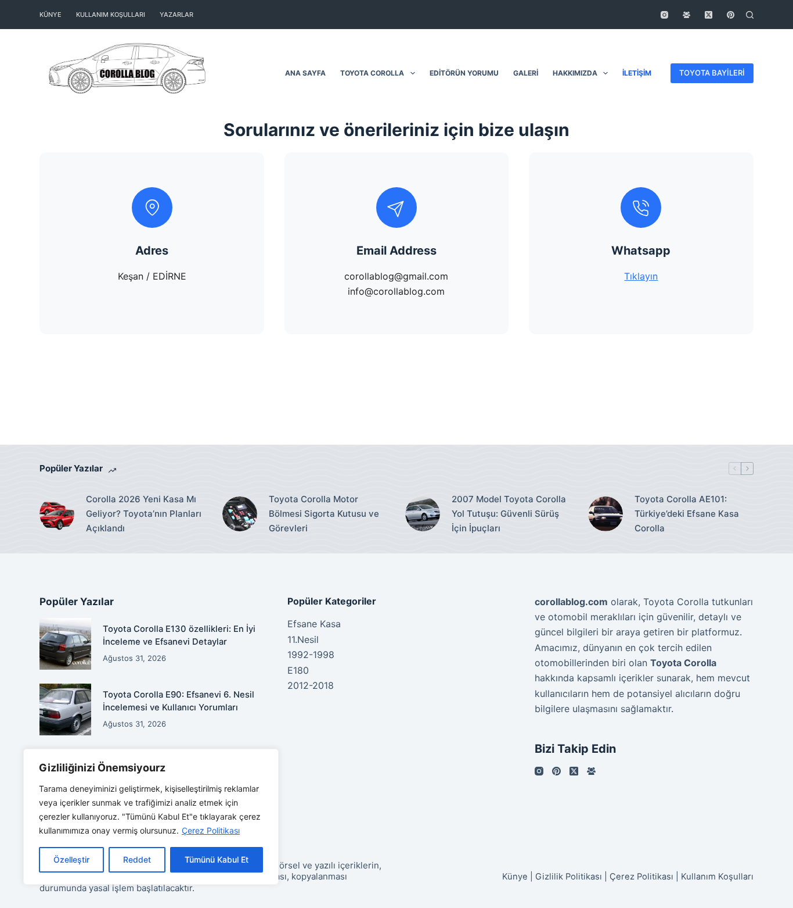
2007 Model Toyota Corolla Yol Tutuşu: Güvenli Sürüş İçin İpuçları (509, 514)
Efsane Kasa (314, 624)
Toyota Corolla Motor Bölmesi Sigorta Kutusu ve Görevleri (324, 514)
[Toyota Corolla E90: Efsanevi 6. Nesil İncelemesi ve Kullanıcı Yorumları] (65, 709)
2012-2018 (310, 685)
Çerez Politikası (211, 830)
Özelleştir (71, 859)
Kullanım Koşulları (110, 14)
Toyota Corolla (372, 73)
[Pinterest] (730, 15)
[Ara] (750, 15)
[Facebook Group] (686, 15)
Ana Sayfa (305, 73)
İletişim (636, 73)
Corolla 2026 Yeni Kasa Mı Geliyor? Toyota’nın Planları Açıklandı (143, 514)
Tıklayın (641, 276)
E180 (298, 670)
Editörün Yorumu (464, 73)
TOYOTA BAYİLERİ (712, 72)
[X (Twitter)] (708, 15)
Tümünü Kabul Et (216, 859)
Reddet (137, 859)
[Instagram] (664, 15)
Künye (50, 14)
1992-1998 (310, 654)
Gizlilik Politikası (568, 876)
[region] (151, 817)
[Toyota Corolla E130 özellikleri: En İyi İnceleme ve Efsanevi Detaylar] (65, 644)
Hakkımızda (575, 73)
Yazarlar (176, 14)
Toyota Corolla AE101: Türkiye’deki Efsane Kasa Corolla (687, 514)
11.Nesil (303, 639)
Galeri (525, 73)
